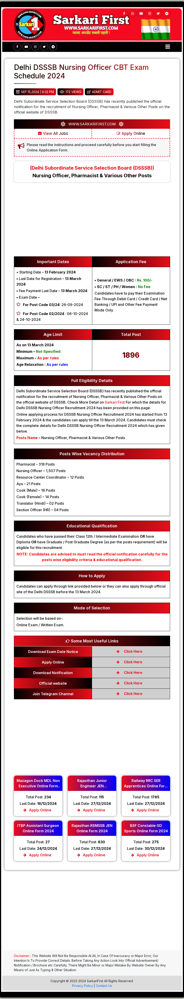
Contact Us (104, 986)
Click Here (132, 651)
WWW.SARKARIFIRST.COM (92, 124)
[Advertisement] (92, 221)
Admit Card (101, 92)
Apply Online (132, 133)
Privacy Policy (82, 986)
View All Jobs (55, 133)
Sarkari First (115, 402)
